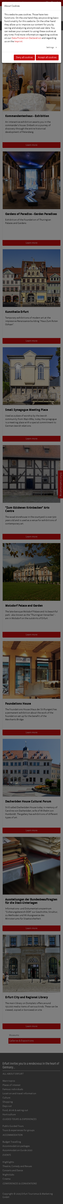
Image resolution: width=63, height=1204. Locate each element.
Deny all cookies (24, 57)
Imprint (18, 41)
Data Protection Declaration (26, 38)
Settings (50, 47)
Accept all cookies (47, 57)
